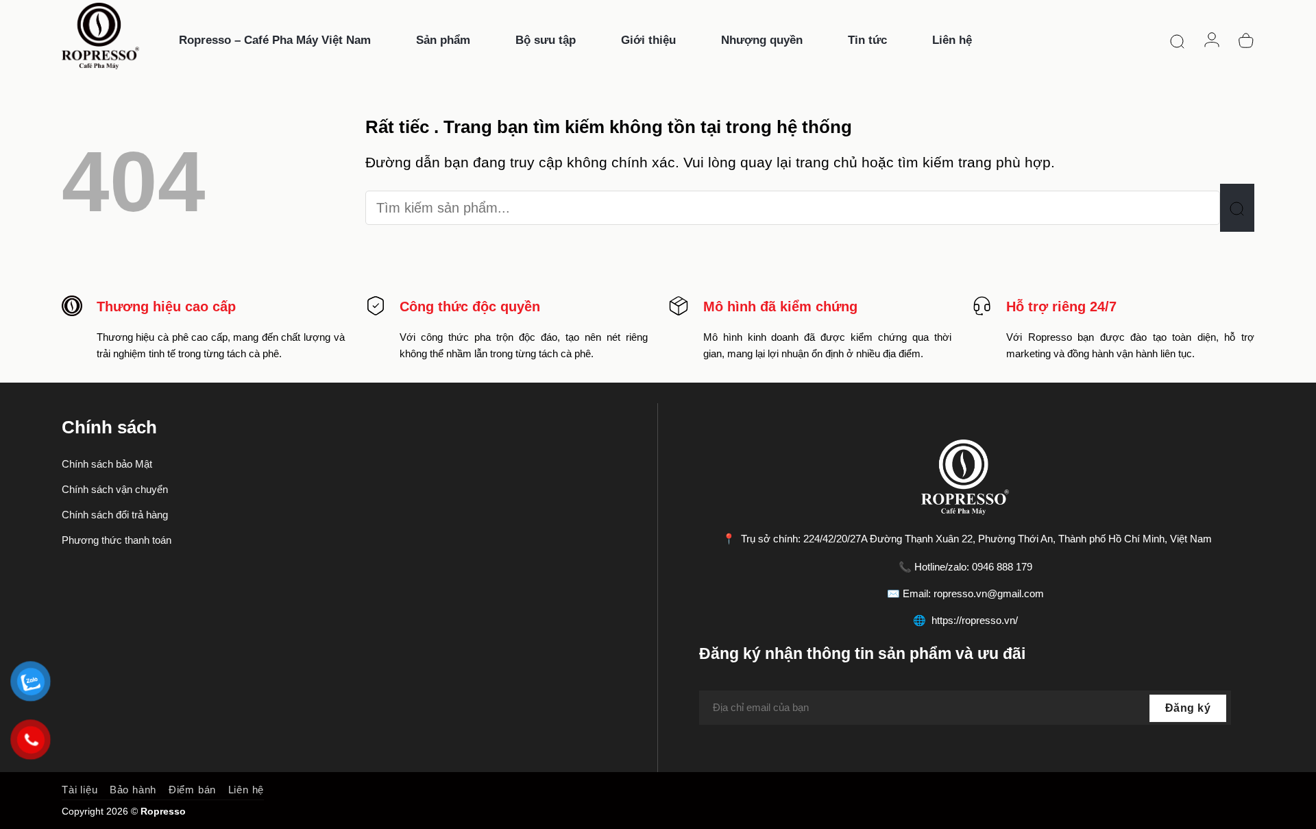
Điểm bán (192, 789)
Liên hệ (246, 789)
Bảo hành (133, 789)
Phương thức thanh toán (116, 540)
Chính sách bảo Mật (107, 464)
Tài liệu (79, 789)
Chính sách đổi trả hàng (115, 514)
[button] (1177, 40)
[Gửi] (1237, 208)
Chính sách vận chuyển (115, 489)
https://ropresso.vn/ (974, 620)
